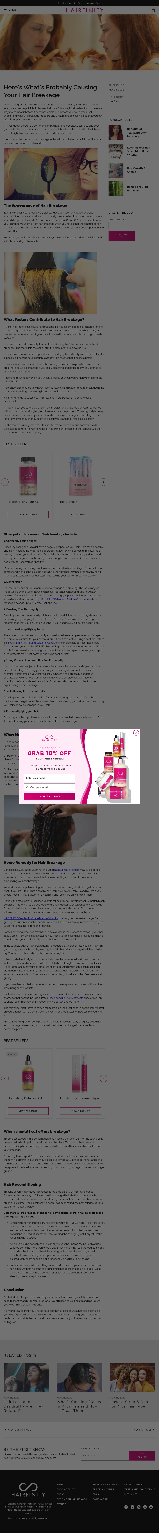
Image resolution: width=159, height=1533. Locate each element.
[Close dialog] (136, 732)
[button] (49, 796)
